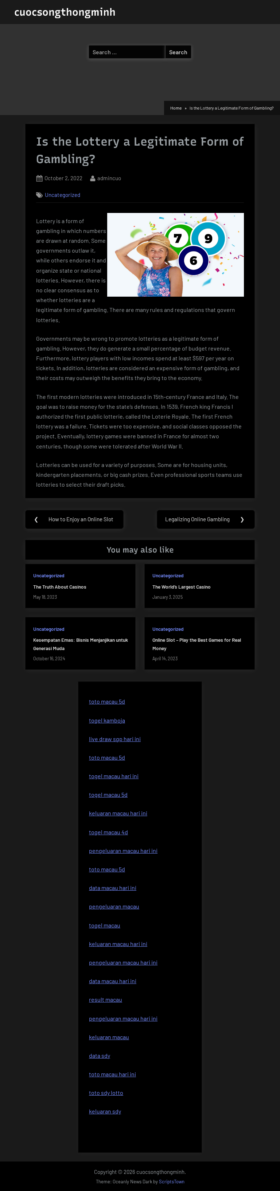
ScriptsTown (171, 1181)
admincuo (109, 177)
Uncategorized (62, 194)
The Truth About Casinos (59, 586)
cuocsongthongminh (65, 12)
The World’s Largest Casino (181, 586)
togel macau (104, 925)
